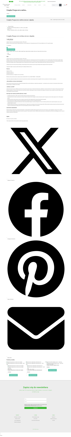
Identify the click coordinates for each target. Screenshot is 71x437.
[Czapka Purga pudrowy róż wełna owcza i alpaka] (17, 27)
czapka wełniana (28, 51)
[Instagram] (12, 1)
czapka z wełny (33, 51)
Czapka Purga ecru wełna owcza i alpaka (58, 19)
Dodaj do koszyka (11, 16)
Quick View (61, 363)
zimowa (45, 51)
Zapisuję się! (35, 407)
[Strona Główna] (49, 19)
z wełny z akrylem (31, 369)
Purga (38, 51)
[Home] (9, 1)
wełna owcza (42, 51)
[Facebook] (11, 1)
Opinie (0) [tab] (8, 54)
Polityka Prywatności (39, 405)
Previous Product (10, 26)
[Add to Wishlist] (7, 47)
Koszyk (52, 1)
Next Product (9, 28)
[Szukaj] (60, 5)
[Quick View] (47, 370)
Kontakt (54, 1)
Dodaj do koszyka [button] (52, 370)
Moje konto (49, 1)
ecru (36, 51)
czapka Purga (23, 51)
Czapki (11, 51)
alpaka (20, 51)
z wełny (13, 51)
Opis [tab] (8, 53)
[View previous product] (7, 26)
